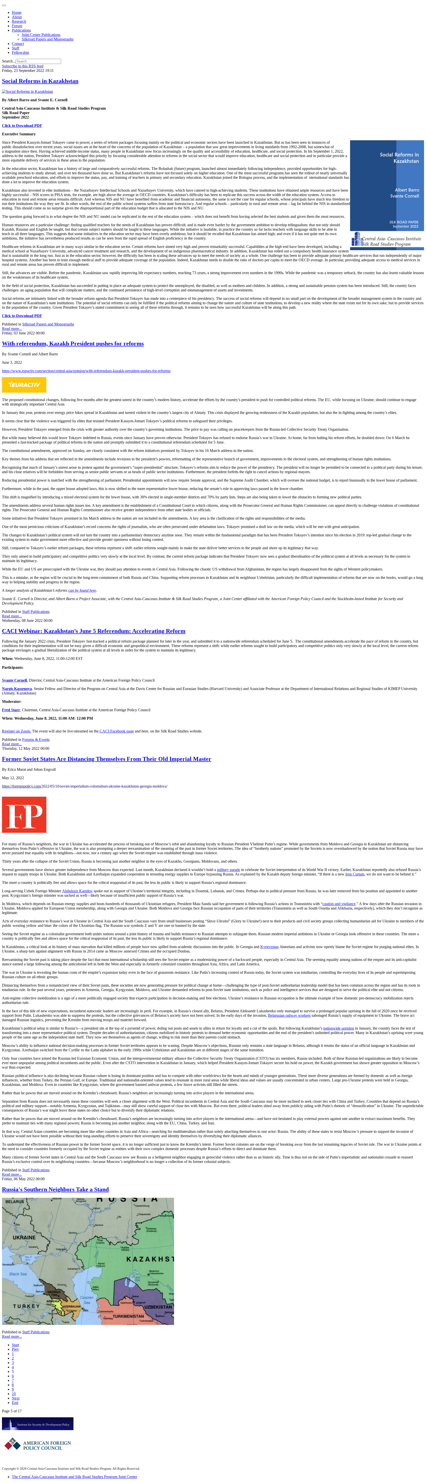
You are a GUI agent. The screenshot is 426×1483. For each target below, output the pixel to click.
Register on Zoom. (16, 731)
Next (15, 1398)
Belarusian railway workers (289, 1015)
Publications (21, 30)
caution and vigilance (338, 904)
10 (14, 1394)
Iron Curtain (354, 874)
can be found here (82, 590)
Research (19, 21)
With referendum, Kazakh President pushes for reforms (73, 343)
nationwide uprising (338, 1028)
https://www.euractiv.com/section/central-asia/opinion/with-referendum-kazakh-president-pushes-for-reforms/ (86, 371)
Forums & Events (36, 739)
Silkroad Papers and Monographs (47, 39)
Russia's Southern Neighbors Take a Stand (55, 1189)
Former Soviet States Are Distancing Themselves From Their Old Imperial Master (106, 759)
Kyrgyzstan (269, 947)
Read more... (12, 328)
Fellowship (20, 52)
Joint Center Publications (41, 35)
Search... (9, 61)
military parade (228, 870)
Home (16, 12)
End (15, 1403)
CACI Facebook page (116, 731)
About (17, 17)
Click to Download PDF (22, 125)
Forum (17, 26)
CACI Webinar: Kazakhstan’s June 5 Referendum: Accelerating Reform (93, 631)
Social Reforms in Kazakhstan (40, 81)
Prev (15, 1349)
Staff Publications (36, 611)
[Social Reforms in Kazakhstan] (27, 91)
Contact (18, 43)
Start (15, 1345)
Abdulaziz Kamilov (77, 891)
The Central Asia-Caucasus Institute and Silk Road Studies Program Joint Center (74, 1477)
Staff (15, 48)
